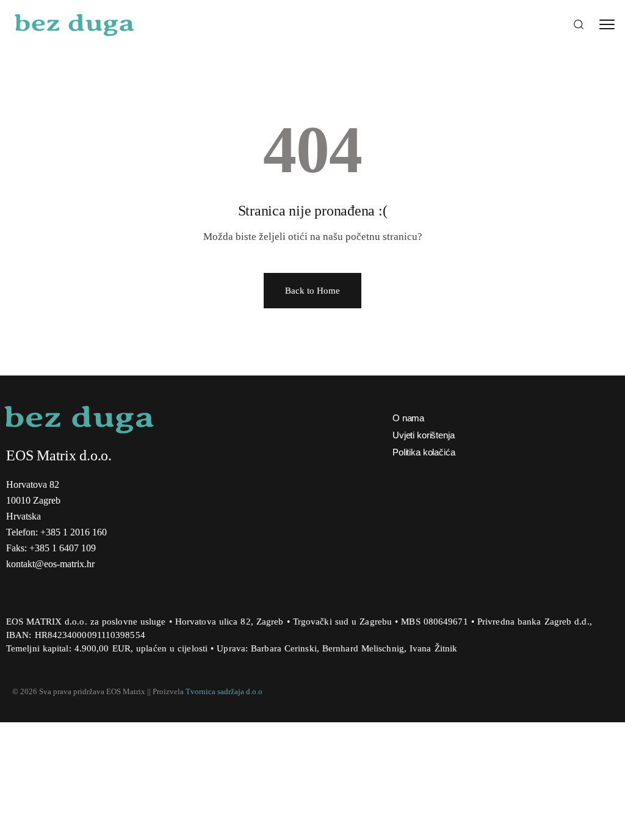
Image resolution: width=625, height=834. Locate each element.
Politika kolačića (423, 452)
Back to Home (312, 291)
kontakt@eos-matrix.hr (50, 564)
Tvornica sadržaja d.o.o (224, 691)
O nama (408, 418)
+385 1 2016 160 (73, 532)
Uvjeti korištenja (423, 435)
